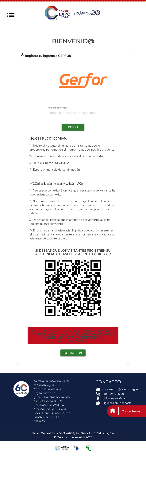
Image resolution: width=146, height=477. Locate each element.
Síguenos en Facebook (113, 403)
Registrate (73, 127)
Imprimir (73, 353)
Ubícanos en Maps (110, 398)
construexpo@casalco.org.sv (114, 389)
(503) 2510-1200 (110, 394)
